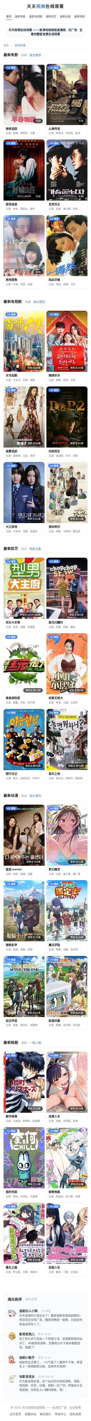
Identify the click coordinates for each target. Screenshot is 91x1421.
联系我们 (45, 1414)
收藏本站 (30, 1414)
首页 (8, 16)
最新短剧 (79, 16)
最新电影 (20, 16)
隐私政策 (75, 1414)
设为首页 (15, 1414)
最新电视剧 (35, 16)
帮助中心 (60, 1414)
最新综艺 (51, 16)
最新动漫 (65, 16)
